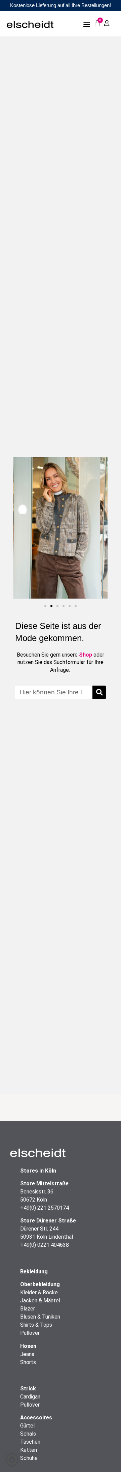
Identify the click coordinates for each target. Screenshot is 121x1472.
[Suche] (99, 692)
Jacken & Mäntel (40, 1300)
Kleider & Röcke (39, 1292)
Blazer (27, 1308)
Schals (28, 1434)
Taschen (30, 1442)
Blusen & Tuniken (40, 1317)
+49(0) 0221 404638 (44, 1245)
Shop (85, 655)
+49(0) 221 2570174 (44, 1208)
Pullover (30, 1333)
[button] (86, 24)
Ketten (28, 1450)
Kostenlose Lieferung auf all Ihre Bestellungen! (60, 5)
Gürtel (27, 1425)
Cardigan (30, 1396)
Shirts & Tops (36, 1325)
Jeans (27, 1354)
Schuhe (29, 1458)
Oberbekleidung (40, 1284)
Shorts (28, 1362)
